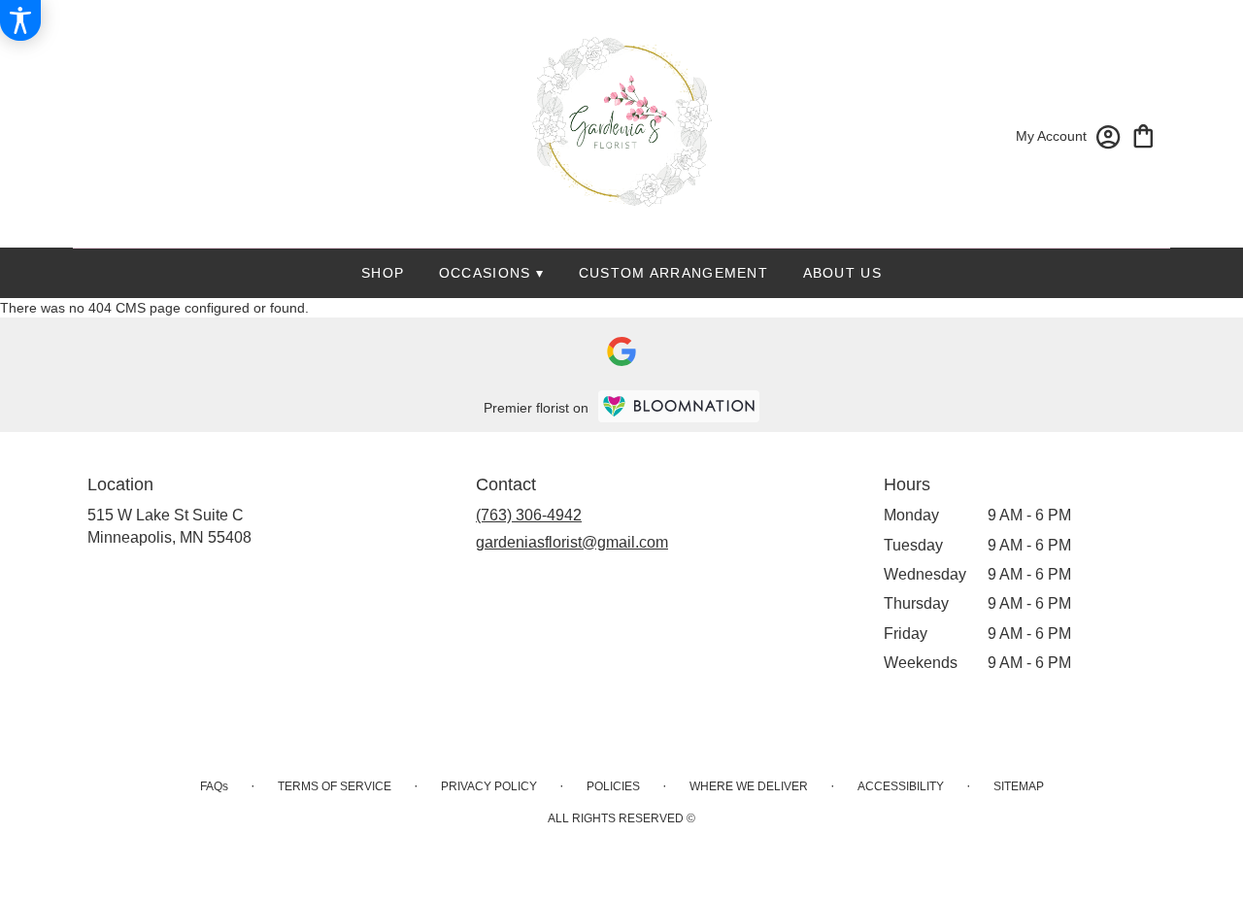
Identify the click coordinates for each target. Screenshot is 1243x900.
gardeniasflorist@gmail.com (572, 542)
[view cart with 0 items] (1143, 134)
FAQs (214, 786)
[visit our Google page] (621, 351)
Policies (613, 786)
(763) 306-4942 (529, 515)
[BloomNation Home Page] (678, 406)
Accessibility (900, 786)
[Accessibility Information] (20, 20)
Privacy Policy (489, 786)
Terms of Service (334, 786)
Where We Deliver (748, 786)
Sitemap (1018, 786)
